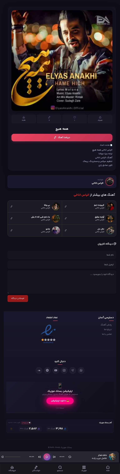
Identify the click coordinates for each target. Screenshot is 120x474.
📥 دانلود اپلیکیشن (60, 401)
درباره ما (108, 329)
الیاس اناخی (97, 183)
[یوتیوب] (55, 370)
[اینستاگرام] (64, 370)
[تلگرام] (72, 370)
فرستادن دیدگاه (17, 298)
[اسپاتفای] (47, 370)
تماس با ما (107, 334)
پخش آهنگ (106, 324)
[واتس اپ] (81, 370)
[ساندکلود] (39, 370)
